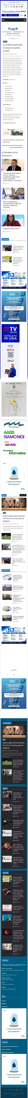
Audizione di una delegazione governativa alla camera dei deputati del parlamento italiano (18, 598)
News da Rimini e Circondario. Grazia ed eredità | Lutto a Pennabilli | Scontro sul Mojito (18, 835)
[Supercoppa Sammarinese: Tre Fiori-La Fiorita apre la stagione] (14, 504)
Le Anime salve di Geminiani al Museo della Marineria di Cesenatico (18, 578)
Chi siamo (4, 1000)
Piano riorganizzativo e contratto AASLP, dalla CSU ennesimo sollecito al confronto (12, 204)
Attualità (5, 41)
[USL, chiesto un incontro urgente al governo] (7, 610)
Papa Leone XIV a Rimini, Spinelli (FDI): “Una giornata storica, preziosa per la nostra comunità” (18, 848)
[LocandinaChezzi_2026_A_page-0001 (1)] (14, 382)
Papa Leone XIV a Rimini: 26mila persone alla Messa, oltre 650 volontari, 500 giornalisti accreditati (18, 920)
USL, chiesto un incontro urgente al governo (17, 609)
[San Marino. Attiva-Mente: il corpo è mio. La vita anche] (7, 909)
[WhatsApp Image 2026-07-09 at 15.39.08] (14, 462)
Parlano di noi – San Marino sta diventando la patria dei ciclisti (18, 587)
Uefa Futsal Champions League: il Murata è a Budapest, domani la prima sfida (18, 248)
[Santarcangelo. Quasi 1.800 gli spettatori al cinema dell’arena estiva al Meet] (7, 824)
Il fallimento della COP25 (11, 229)
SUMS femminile (19, 56)
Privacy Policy (5, 1006)
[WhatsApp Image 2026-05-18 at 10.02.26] (14, 419)
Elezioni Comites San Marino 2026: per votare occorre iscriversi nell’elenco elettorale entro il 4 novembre (18, 809)
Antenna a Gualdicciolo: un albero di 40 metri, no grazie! (18, 618)
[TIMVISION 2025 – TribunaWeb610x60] (14, 15)
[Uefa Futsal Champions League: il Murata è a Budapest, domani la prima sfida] (7, 248)
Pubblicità (4, 1003)
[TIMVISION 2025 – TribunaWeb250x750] (11, 325)
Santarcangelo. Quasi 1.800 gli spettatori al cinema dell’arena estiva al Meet (18, 822)
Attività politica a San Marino (8, 1052)
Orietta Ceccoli (12, 56)
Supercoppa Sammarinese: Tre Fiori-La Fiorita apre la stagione (14, 518)
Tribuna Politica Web (14, 523)
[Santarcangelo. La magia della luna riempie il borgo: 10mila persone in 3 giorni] (7, 797)
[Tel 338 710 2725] (13, 129)
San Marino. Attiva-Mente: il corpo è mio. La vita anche (18, 908)
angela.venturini (14, 53)
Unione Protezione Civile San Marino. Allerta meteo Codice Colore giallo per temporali (18, 260)
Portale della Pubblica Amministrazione (10, 1046)
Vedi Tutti (23, 495)
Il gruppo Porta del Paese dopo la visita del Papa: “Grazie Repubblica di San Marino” (18, 948)
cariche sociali (6, 56)
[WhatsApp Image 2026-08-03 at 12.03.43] (14, 292)
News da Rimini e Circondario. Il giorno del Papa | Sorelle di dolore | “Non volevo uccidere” (18, 861)
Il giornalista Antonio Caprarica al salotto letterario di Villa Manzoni (12, 146)
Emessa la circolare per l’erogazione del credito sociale (13, 141)
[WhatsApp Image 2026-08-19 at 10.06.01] (14, 272)
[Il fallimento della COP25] (13, 215)
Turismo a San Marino (6, 1049)
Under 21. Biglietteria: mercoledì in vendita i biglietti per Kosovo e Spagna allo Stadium (17, 537)
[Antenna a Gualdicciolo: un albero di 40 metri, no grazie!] (7, 619)
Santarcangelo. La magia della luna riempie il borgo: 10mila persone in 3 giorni (18, 796)
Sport (4, 512)
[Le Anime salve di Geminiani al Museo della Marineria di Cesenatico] (7, 579)
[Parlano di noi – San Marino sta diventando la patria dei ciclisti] (7, 588)
